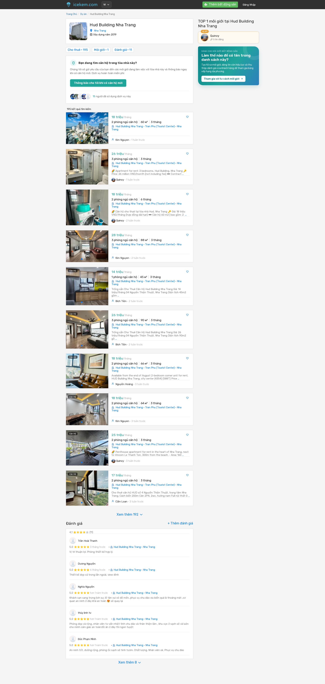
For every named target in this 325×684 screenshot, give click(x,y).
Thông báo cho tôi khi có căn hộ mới (98, 83)
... (183, 173)
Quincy (120, 179)
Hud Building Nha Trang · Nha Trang (134, 546)
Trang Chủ (71, 14)
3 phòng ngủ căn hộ (125, 159)
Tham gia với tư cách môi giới (221, 78)
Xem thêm (127, 514)
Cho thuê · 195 (78, 50)
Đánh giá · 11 (123, 50)
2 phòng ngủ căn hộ (125, 122)
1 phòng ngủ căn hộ (124, 277)
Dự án (83, 14)
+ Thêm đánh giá (180, 523)
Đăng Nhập (249, 4)
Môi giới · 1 (101, 50)
